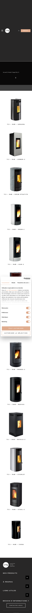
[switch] (28, 312)
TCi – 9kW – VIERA (16, 544)
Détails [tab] (13, 282)
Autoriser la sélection (16, 333)
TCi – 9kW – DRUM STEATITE (16, 194)
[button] (19, 30)
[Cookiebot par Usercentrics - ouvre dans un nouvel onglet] (23, 279)
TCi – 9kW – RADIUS (15, 404)
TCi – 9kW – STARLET (16, 474)
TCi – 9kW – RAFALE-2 (16, 439)
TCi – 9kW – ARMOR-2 (16, 159)
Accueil (5, 72)
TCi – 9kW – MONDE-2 (16, 369)
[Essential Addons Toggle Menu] (27, 577)
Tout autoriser (16, 328)
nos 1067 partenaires (12, 290)
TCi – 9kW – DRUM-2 (16, 229)
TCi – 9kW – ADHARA (16, 124)
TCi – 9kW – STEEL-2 (16, 509)
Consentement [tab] (5, 282)
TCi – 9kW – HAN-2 (16, 264)
